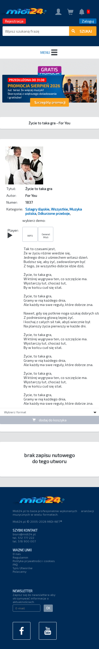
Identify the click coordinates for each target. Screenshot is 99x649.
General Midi (46, 236)
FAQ (15, 564)
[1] (81, 12)
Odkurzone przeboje (54, 213)
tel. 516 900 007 (24, 541)
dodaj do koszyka (52, 420)
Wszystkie (59, 209)
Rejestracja (14, 21)
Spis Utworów (22, 568)
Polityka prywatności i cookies (34, 561)
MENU (45, 52)
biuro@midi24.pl (24, 534)
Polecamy (19, 571)
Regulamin (20, 557)
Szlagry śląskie (37, 209)
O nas (17, 554)
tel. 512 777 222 (23, 537)
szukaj (86, 31)
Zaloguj (88, 21)
